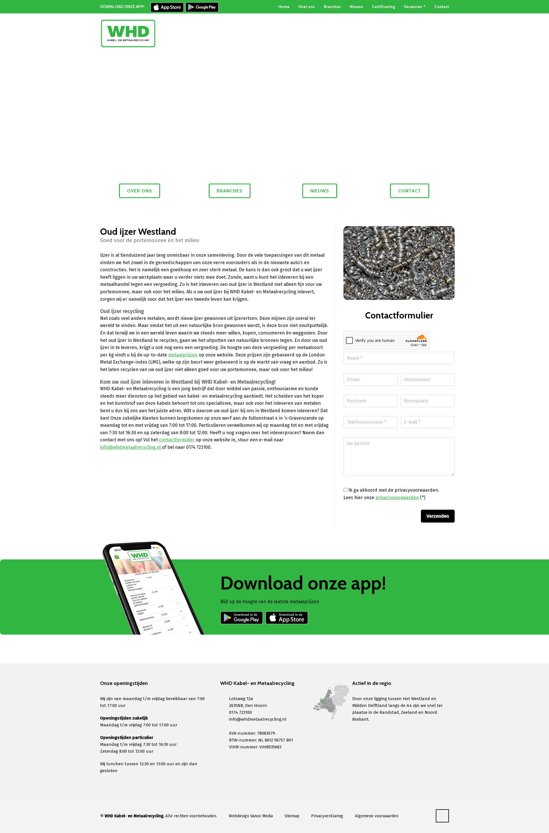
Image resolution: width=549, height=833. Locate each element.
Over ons (306, 6)
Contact (441, 6)
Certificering (383, 6)
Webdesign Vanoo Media (251, 816)
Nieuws (356, 6)
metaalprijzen (183, 355)
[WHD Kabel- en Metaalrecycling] (128, 33)
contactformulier (177, 440)
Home (283, 6)
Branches (332, 6)
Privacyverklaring (327, 816)
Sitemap (292, 816)
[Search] (445, 33)
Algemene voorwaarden (376, 816)
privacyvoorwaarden (397, 497)
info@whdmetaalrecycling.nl (131, 447)
